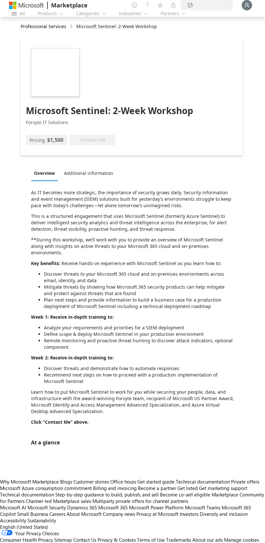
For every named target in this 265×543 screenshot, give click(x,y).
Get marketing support (223, 488)
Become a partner (157, 488)
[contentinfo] (71, 26)
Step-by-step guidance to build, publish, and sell (107, 494)
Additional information (88, 173)
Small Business (32, 514)
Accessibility (13, 520)
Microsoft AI (13, 507)
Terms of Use (151, 540)
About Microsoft (84, 514)
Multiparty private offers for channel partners (140, 501)
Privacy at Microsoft (157, 514)
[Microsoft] (26, 5)
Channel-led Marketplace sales (58, 501)
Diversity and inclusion (224, 514)
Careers (57, 514)
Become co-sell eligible (185, 494)
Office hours (123, 481)
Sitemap (63, 540)
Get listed (187, 488)
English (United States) (24, 527)
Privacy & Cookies (117, 540)
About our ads (207, 540)
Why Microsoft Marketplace (29, 481)
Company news (119, 514)
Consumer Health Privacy (26, 540)
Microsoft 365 (113, 507)
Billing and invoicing (115, 488)
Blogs (66, 481)
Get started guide (156, 481)
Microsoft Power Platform (156, 507)
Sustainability (41, 520)
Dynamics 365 (82, 507)
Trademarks (178, 540)
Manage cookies (241, 540)
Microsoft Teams (202, 507)
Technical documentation (203, 481)
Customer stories (91, 481)
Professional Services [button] (43, 26)
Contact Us (84, 540)
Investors (189, 514)
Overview (44, 173)
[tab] (46, 173)
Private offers (245, 481)
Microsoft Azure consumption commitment (46, 488)
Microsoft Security (46, 507)
